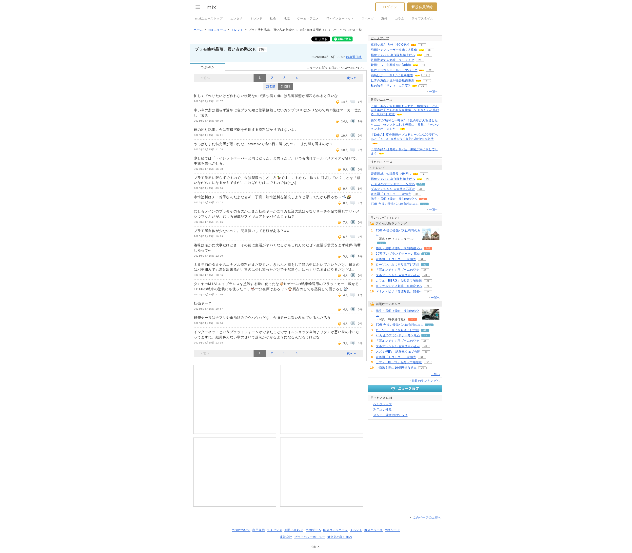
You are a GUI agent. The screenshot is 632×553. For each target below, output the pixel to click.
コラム (399, 18)
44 (424, 269)
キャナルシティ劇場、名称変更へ (399, 286)
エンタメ (236, 18)
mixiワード (392, 530)
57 (420, 184)
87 (424, 264)
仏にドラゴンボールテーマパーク (394, 70)
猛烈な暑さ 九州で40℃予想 (390, 44)
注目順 (285, 86)
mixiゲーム (313, 530)
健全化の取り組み (339, 537)
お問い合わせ (293, 530)
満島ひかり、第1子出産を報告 (392, 75)
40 (426, 351)
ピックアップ (380, 38)
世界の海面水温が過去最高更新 (392, 80)
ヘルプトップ (382, 404)
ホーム (198, 30)
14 (428, 291)
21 (427, 55)
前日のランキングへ (426, 380)
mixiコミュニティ (335, 530)
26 (422, 367)
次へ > (351, 78)
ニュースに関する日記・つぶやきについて (336, 68)
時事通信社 (354, 57)
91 (424, 204)
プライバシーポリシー (309, 537)
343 (423, 199)
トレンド (256, 18)
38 (422, 85)
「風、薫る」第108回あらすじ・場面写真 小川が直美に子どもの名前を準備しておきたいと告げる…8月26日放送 (405, 110)
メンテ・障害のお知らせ (390, 415)
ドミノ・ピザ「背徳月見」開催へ (399, 291)
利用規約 (258, 530)
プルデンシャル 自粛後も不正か (393, 189)
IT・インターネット (340, 18)
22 (427, 179)
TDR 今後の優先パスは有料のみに (395, 204)
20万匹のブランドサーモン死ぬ (393, 184)
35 (429, 50)
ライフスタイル (422, 18)
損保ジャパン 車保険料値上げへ (393, 55)
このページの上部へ (427, 517)
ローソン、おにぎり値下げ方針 (397, 264)
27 (430, 70)
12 (425, 75)
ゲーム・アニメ (308, 18)
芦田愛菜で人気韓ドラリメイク (392, 60)
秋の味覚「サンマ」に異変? (390, 85)
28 (419, 60)
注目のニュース (381, 162)
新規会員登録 (422, 7)
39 (416, 194)
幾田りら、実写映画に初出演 (391, 65)
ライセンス (274, 530)
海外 (384, 18)
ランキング (378, 217)
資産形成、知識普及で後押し (391, 173)
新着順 (271, 86)
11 (423, 65)
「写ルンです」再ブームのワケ (397, 269)
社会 (273, 18)
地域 (287, 18)
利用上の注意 (382, 409)
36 (427, 280)
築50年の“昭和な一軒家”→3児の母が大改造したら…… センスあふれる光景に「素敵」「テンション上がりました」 (405, 125)
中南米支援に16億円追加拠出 (396, 367)
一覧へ (433, 91)
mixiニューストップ (209, 18)
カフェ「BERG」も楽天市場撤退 (399, 280)
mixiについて (241, 530)
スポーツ (367, 18)
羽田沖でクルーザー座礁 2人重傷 (394, 50)
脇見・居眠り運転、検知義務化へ (394, 199)
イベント (356, 530)
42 (420, 189)
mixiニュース (217, 30)
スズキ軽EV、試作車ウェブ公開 (398, 351)
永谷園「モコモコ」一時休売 (391, 194)
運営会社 (286, 537)
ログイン (390, 7)
